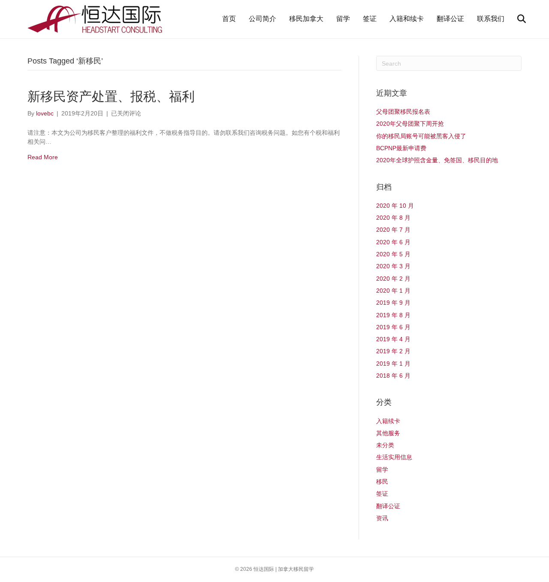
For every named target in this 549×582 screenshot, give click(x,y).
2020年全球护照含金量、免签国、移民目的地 (437, 160)
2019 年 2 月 (393, 351)
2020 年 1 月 (393, 290)
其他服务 (388, 433)
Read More (42, 157)
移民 (382, 481)
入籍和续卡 (406, 18)
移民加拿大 (306, 18)
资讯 (382, 518)
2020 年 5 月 (393, 254)
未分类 (385, 445)
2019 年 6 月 (393, 327)
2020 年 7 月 (393, 229)
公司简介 (262, 18)
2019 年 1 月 (393, 363)
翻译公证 (450, 18)
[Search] (516, 19)
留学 (343, 18)
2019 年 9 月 (393, 302)
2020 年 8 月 (393, 217)
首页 (229, 18)
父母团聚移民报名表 (403, 111)
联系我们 (490, 18)
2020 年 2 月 (393, 278)
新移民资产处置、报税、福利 (111, 96)
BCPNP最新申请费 (401, 148)
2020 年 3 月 (393, 266)
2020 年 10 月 (395, 205)
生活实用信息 (394, 457)
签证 (370, 18)
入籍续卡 (388, 421)
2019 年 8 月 (393, 315)
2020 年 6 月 (393, 242)
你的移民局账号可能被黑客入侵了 (421, 136)
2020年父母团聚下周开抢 (410, 123)
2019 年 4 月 (393, 339)
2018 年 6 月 (393, 375)
